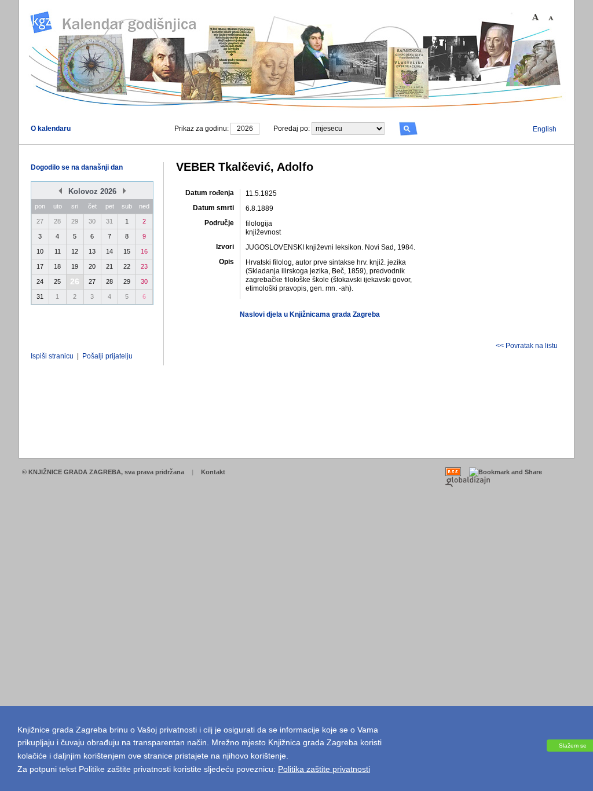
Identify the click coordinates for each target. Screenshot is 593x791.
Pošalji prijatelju (107, 356)
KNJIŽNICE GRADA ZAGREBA (74, 471)
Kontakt (213, 471)
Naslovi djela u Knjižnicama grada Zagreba (310, 314)
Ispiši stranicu (52, 356)
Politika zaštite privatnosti (324, 769)
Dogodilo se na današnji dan (77, 167)
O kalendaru (51, 128)
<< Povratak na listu (527, 346)
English (545, 129)
